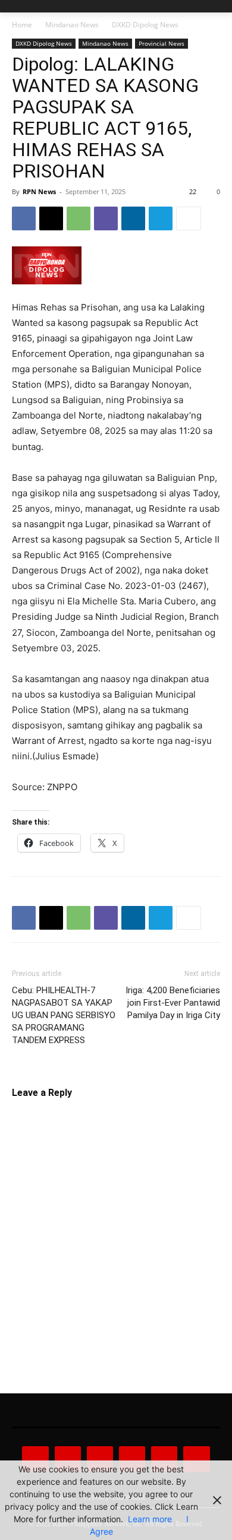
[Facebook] (24, 218)
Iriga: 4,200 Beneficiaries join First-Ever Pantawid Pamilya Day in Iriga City (173, 1003)
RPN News (39, 191)
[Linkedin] (133, 218)
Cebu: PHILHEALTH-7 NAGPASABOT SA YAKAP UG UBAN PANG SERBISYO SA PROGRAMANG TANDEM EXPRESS (63, 1015)
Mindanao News (72, 25)
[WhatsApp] (78, 218)
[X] (51, 218)
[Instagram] (68, 1459)
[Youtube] (196, 1459)
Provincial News (161, 43)
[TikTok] (132, 1459)
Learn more (150, 1519)
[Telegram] (161, 218)
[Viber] (106, 218)
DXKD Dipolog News (145, 25)
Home (22, 25)
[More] (188, 218)
